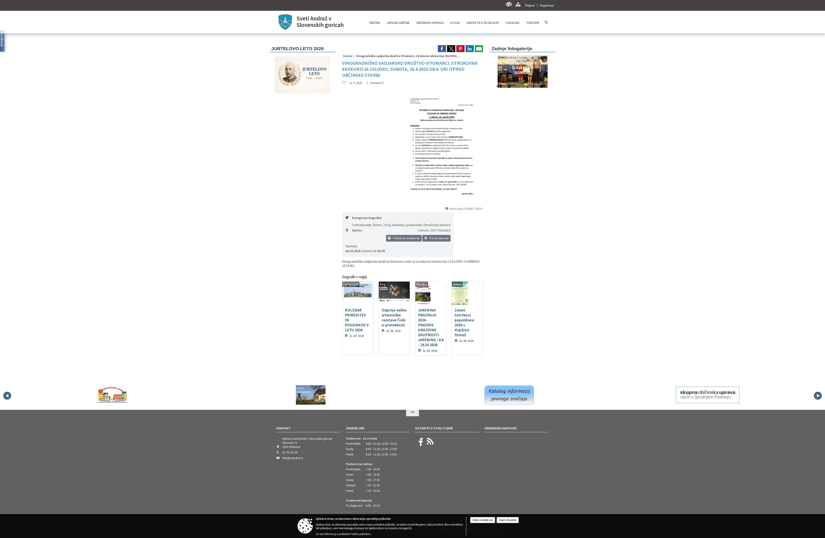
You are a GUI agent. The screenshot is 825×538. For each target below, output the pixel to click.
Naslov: (357, 230)
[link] (442, 48)
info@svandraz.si (292, 458)
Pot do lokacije (439, 238)
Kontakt (284, 428)
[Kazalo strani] (517, 4)
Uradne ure (355, 428)
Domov (348, 56)
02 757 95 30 (290, 452)
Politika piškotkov (360, 534)
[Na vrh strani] (412, 413)
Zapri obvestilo (507, 520)
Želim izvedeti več (482, 520)
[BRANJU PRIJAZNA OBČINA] (112, 395)
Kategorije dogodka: (367, 218)
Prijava (530, 5)
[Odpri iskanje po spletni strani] (546, 22)
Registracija (547, 5)
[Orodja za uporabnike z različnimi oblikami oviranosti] (509, 4)
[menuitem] (374, 22)
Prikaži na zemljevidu (406, 238)
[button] (497, 72)
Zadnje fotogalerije (512, 48)
